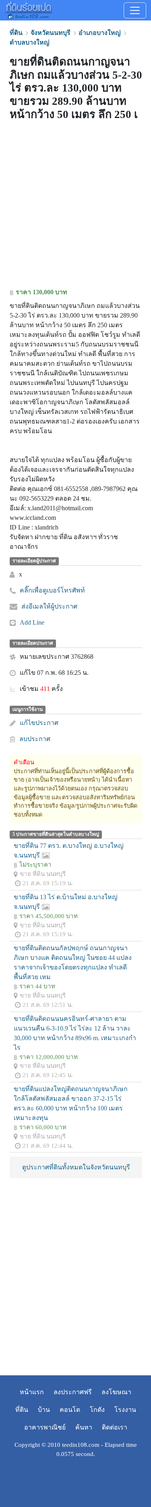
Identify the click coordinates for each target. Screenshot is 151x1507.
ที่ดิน (21, 1409)
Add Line (32, 622)
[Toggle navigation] (135, 10)
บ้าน (44, 1409)
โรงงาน (125, 1409)
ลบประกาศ (34, 738)
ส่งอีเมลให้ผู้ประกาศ (49, 606)
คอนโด (70, 1409)
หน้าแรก (32, 1392)
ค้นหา (83, 1427)
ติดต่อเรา (114, 1427)
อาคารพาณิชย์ (45, 1427)
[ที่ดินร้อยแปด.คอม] (28, 9)
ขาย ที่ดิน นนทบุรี (43, 873)
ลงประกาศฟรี (73, 1392)
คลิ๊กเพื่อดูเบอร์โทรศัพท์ (52, 590)
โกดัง (97, 1409)
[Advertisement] (75, 206)
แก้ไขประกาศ (39, 722)
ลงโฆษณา (116, 1392)
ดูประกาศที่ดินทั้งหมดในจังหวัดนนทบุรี (76, 1167)
